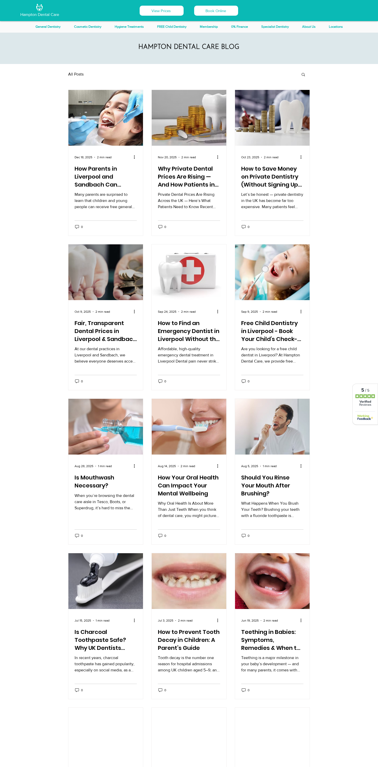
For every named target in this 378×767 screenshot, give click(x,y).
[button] (216, 11)
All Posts (76, 74)
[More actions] (136, 157)
